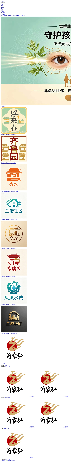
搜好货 (2, 1)
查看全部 (7, 365)
